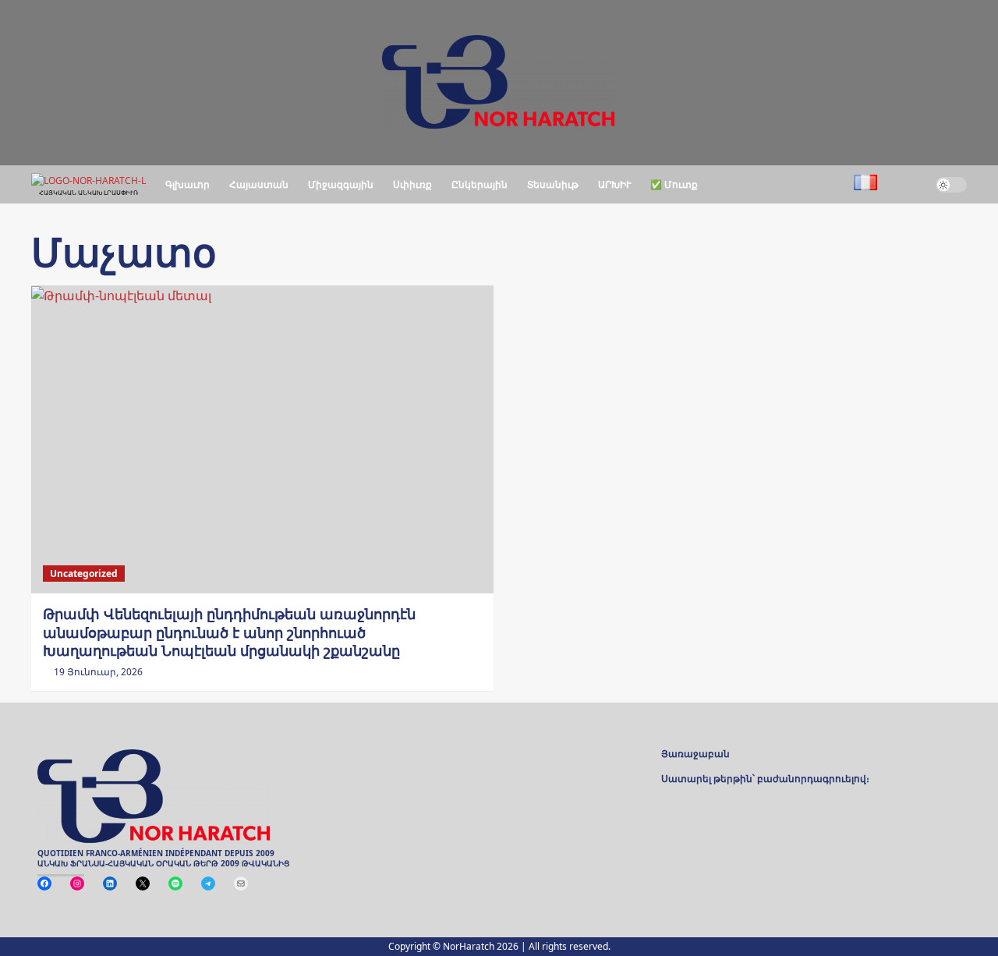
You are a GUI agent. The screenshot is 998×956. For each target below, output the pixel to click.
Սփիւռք (412, 184)
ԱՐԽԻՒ (614, 184)
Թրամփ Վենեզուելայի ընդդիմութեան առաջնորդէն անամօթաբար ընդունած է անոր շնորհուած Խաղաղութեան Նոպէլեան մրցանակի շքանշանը (229, 632)
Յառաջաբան (695, 754)
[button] (906, 184)
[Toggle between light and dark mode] (951, 185)
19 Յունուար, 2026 (98, 671)
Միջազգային (340, 184)
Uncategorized (84, 573)
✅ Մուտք (674, 184)
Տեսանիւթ (553, 184)
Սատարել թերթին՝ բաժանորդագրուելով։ (765, 779)
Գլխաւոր (187, 184)
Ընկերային (479, 184)
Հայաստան (258, 184)
